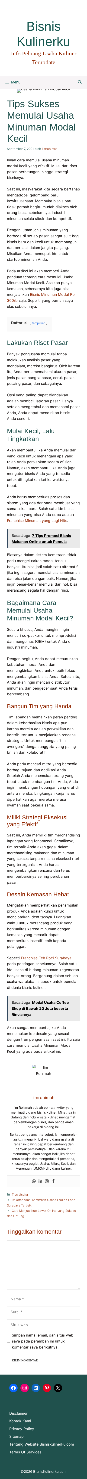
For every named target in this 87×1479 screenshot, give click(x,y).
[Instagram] (47, 1181)
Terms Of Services (25, 1452)
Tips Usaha (20, 1194)
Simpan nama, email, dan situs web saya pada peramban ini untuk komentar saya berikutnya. (42, 1341)
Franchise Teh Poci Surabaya (46, 958)
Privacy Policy (21, 1428)
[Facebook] (53, 1181)
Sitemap (16, 1436)
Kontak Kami (20, 1421)
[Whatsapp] (34, 1181)
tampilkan (38, 323)
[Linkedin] (40, 1181)
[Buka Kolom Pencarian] (80, 82)
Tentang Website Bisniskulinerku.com (41, 1444)
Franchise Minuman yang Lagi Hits (37, 520)
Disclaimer (18, 1413)
